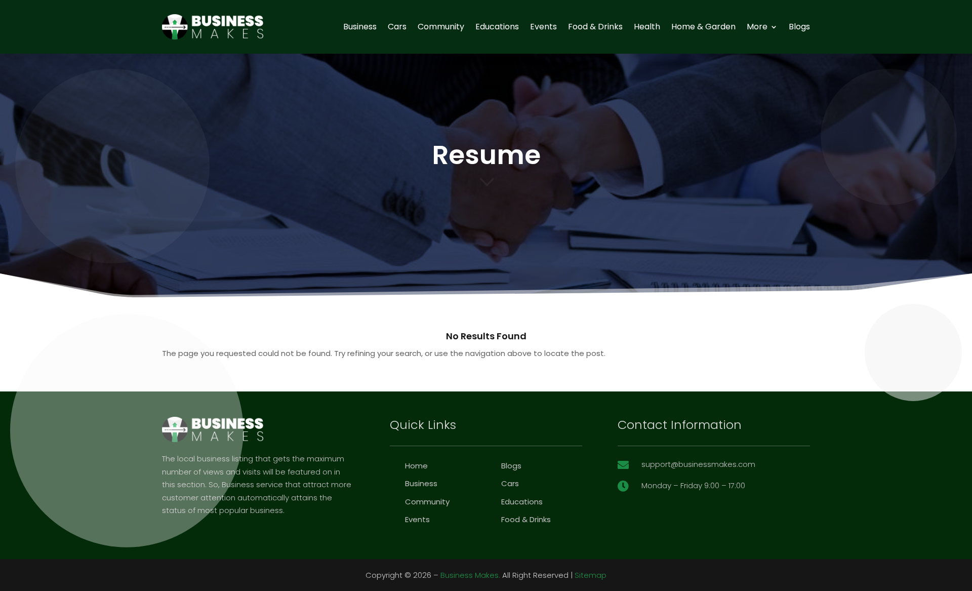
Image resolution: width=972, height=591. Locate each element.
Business (360, 26)
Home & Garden (703, 26)
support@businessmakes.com (698, 464)
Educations (497, 26)
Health (647, 26)
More (757, 26)
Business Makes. (470, 575)
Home (416, 465)
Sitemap (590, 575)
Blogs (799, 26)
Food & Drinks (595, 26)
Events (543, 26)
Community (441, 26)
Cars (397, 26)
